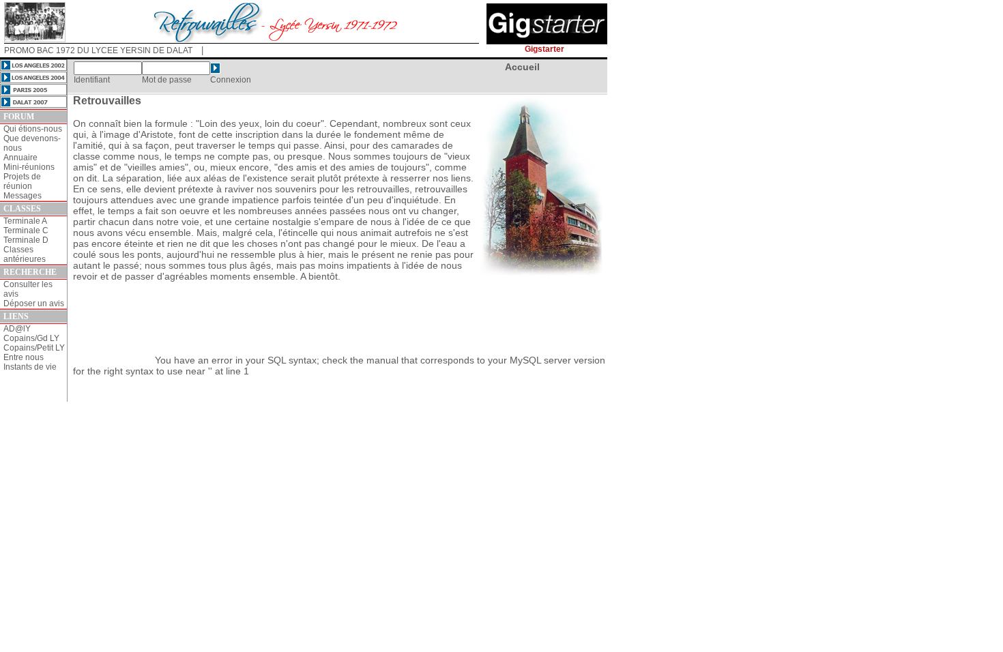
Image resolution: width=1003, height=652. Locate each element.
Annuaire (20, 157)
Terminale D (25, 240)
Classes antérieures (24, 254)
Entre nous (23, 357)
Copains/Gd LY (31, 338)
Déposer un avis (33, 303)
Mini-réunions (29, 167)
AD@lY (17, 329)
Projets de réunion (22, 181)
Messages (22, 196)
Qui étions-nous (32, 129)
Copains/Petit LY (34, 348)
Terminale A (25, 221)
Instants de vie (30, 367)
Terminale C (25, 230)
